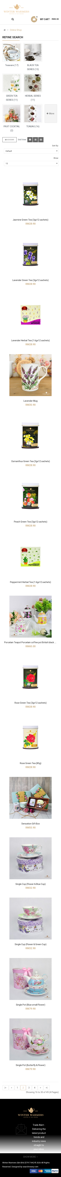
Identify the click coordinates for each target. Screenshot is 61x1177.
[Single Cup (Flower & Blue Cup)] (30, 858)
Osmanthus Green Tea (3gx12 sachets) (30, 461)
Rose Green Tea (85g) (30, 763)
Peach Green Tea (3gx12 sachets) (30, 521)
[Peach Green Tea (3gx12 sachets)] (30, 496)
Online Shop (16, 30)
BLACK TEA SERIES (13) (33, 67)
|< (5, 1087)
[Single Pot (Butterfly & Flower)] (30, 1039)
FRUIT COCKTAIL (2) (12, 128)
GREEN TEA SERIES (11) (12, 98)
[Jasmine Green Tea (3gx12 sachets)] (30, 194)
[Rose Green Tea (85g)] (30, 737)
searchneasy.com (30, 1167)
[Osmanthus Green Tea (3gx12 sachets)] (30, 435)
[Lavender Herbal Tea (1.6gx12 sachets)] (30, 315)
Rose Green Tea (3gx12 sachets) (31, 703)
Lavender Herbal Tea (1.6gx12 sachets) (30, 340)
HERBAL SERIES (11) (33, 98)
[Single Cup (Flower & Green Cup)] (30, 919)
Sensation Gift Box (30, 823)
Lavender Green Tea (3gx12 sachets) (30, 280)
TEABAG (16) (32, 126)
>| (46, 1087)
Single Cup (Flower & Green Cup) (30, 944)
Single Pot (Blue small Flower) (30, 1005)
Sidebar (10, 140)
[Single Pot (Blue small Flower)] (30, 979)
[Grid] (30, 139)
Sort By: (55, 146)
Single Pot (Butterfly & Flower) (30, 1065)
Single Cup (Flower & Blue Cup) (30, 884)
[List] (35, 139)
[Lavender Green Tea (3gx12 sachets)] (30, 254)
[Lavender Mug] (30, 375)
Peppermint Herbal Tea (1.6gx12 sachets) (30, 582)
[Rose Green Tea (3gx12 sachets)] (30, 677)
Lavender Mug (30, 401)
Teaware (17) (11, 65)
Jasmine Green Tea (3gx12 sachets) (30, 220)
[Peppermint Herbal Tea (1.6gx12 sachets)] (30, 556)
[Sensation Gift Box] (30, 798)
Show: (56, 158)
